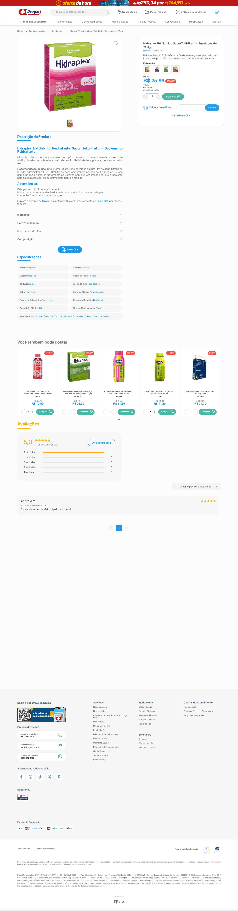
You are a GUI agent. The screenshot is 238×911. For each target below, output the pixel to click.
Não (41, 308)
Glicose (38, 317)
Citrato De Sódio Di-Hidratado (58, 317)
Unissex (85, 268)
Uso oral (49, 300)
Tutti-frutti (31, 292)
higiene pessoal (125, 862)
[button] (217, 12)
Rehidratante (57, 31)
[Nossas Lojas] (120, 12)
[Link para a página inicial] (20, 31)
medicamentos (79, 862)
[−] (24, 411)
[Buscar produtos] (107, 12)
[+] (32, 411)
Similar (99, 308)
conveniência (151, 862)
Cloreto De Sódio (100, 317)
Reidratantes (99, 300)
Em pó (31, 284)
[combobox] (80, 12)
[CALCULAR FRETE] (212, 107)
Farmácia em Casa (37, 31)
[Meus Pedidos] (147, 12)
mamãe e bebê (138, 862)
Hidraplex (103, 201)
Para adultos (94, 284)
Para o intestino (97, 292)
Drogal (46, 201)
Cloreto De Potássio (82, 317)
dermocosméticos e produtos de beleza (102, 862)
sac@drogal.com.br (47, 878)
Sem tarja (91, 276)
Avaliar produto (101, 442)
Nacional (32, 276)
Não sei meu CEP (181, 116)
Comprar (171, 96)
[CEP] (181, 107)
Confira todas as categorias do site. (77, 864)
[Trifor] (119, 3)
